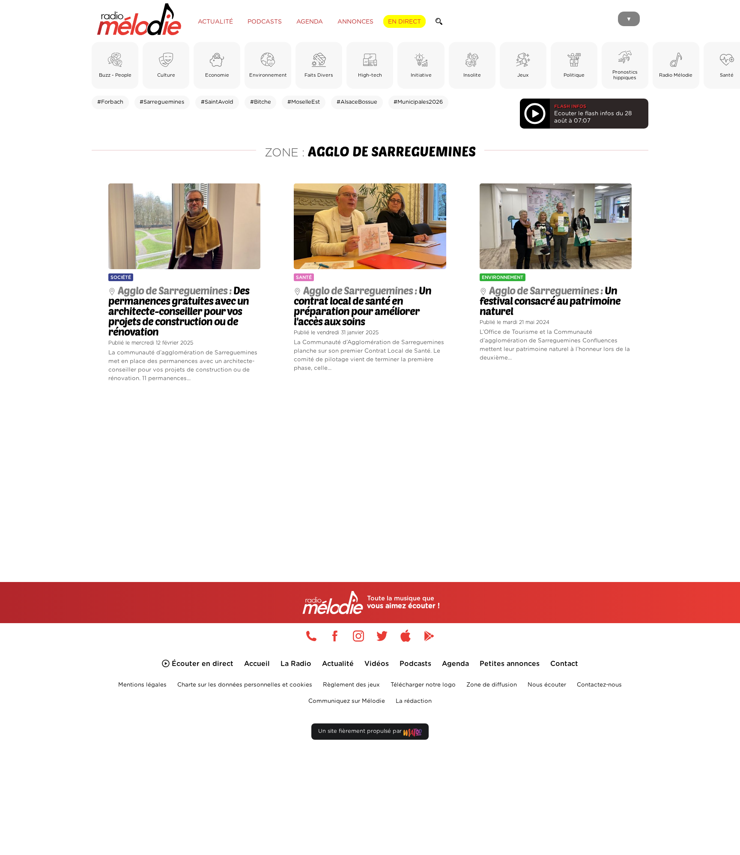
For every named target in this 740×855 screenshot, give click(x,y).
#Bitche (260, 102)
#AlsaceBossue (357, 102)
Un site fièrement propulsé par (360, 731)
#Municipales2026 (418, 102)
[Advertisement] (370, 472)
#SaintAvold (217, 102)
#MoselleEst (303, 102)
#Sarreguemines (162, 102)
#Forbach (110, 102)
